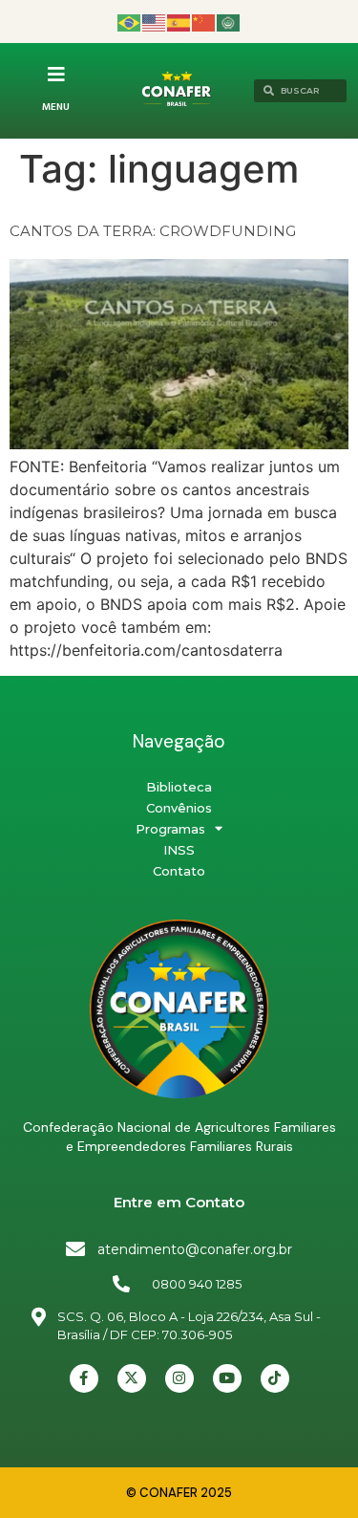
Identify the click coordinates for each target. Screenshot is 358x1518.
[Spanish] (179, 21)
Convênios (179, 807)
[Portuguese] (129, 21)
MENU (56, 107)
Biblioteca (179, 786)
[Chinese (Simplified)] (204, 21)
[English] (154, 21)
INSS (179, 849)
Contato (179, 870)
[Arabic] (229, 21)
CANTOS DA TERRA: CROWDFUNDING (153, 231)
